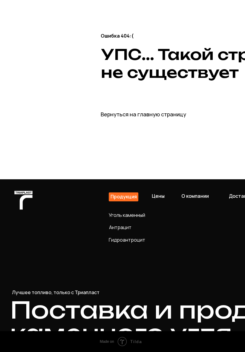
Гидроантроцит (127, 240)
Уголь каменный (127, 215)
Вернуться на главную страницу (143, 114)
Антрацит (120, 227)
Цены (158, 196)
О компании (195, 196)
